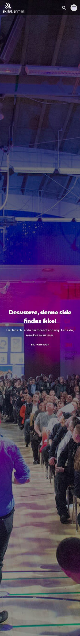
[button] (74, 7)
